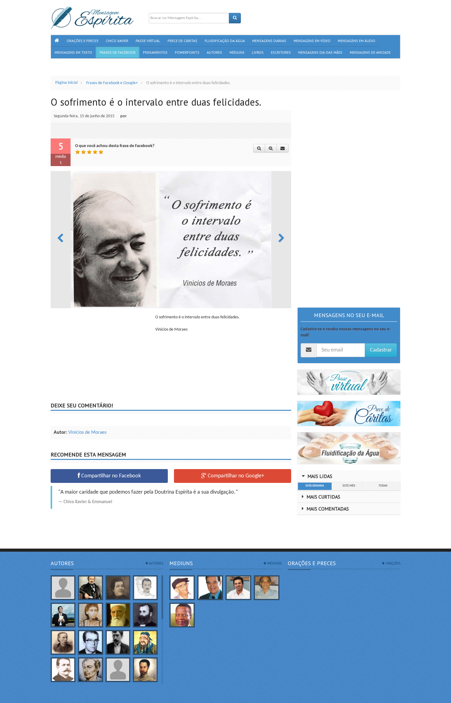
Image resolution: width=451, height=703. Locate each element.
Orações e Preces (312, 563)
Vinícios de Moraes (87, 432)
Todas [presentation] (383, 485)
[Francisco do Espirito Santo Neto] (238, 588)
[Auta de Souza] (90, 615)
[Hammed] (145, 669)
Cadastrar (381, 350)
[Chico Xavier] (182, 588)
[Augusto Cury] (63, 615)
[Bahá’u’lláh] (118, 615)
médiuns (274, 563)
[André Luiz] (145, 588)
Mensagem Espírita (67, 699)
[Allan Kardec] (90, 588)
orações (392, 563)
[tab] (315, 486)
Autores (62, 563)
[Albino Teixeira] (63, 588)
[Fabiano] (118, 669)
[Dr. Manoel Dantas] (63, 669)
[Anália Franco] (118, 588)
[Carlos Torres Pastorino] (90, 642)
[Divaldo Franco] (210, 588)
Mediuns (181, 563)
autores (155, 563)
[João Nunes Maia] (266, 588)
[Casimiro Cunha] (118, 642)
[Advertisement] (102, 357)
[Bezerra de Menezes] (145, 615)
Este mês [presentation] (349, 485)
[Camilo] (63, 642)
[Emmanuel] (90, 669)
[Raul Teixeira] (182, 615)
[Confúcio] (145, 642)
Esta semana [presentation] (315, 485)
